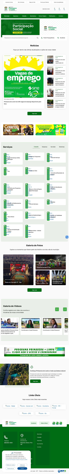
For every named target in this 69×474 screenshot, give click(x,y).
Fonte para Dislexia (44, 2)
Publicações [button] (52, 16)
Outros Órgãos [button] (43, 16)
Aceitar (22, 468)
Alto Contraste (21, 2)
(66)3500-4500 (46, 9)
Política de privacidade (22, 465)
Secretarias (40, 443)
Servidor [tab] (53, 147)
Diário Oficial (44, 423)
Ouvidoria (33, 423)
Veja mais (34, 113)
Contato (39, 447)
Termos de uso (10, 468)
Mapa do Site (32, 2)
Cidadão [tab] (36, 146)
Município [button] (7, 16)
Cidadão (39, 437)
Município (39, 434)
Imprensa (39, 440)
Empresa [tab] (44, 147)
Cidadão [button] (24, 16)
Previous (57, 309)
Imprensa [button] (15, 16)
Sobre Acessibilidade (58, 2)
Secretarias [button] (33, 16)
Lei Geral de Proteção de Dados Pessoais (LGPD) (16, 459)
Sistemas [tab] (61, 147)
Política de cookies (10, 465)
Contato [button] (61, 16)
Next (65, 309)
